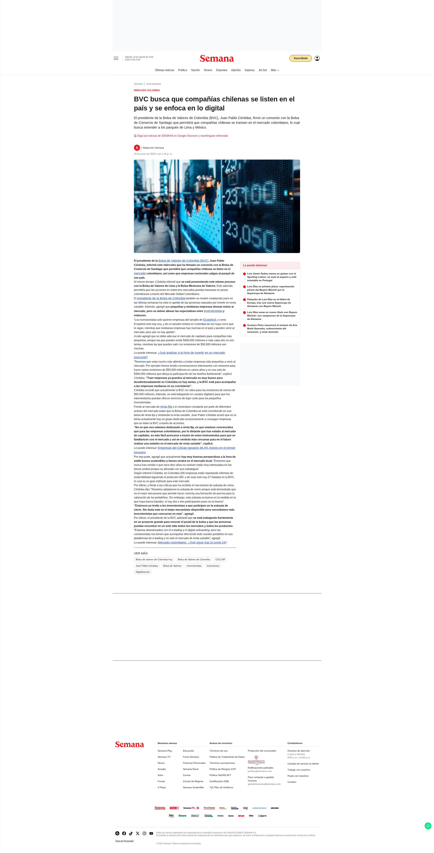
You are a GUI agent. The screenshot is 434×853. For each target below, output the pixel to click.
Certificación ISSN (219, 781)
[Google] (117, 833)
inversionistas (213, 311)
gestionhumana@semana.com (264, 784)
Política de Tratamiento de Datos (227, 756)
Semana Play (165, 750)
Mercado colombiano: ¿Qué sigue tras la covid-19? (192, 542)
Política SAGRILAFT (220, 775)
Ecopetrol (209, 319)
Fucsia (161, 781)
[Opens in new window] (124, 833)
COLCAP (220, 559)
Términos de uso (219, 750)
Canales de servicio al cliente (303, 763)
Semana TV (164, 756)
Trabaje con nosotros (299, 769)
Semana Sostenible (193, 787)
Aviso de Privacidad (128, 841)
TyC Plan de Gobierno (221, 787)
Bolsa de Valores (172, 565)
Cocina (186, 775)
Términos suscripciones (222, 763)
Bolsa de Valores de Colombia (194, 559)
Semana (138, 83)
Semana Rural (190, 769)
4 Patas (162, 787)
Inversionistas (153, 83)
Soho (160, 775)
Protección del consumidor (262, 750)
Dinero (161, 763)
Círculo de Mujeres (193, 781)
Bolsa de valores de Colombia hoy (154, 559)
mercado (140, 273)
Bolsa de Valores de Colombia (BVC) (183, 260)
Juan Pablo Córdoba (147, 565)
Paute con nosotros (298, 775)
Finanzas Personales (194, 763)
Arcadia (162, 769)
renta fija (166, 406)
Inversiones (213, 565)
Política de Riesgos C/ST (223, 769)
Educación (188, 750)
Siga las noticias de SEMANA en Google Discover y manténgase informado (182, 135)
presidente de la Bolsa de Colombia (161, 298)
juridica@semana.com (260, 771)
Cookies (292, 782)
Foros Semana (191, 756)
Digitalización (143, 571)
